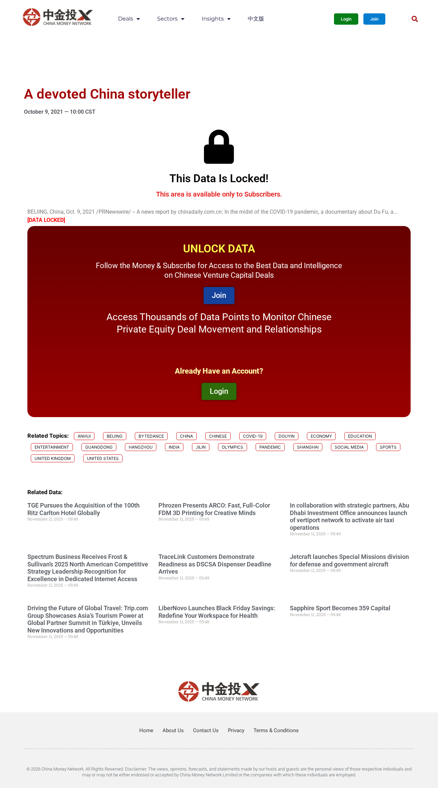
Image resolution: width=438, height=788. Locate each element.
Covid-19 (252, 436)
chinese (218, 436)
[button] (414, 19)
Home (146, 730)
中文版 (256, 18)
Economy (321, 436)
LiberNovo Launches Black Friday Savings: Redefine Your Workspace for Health (216, 611)
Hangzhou (141, 447)
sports (388, 447)
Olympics (232, 447)
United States (103, 458)
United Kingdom (53, 458)
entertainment (52, 447)
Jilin (201, 447)
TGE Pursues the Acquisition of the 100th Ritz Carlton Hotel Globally (83, 509)
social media (349, 447)
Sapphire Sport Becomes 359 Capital (340, 608)
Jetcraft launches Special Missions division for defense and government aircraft (349, 560)
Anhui (84, 436)
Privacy (236, 730)
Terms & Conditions (276, 730)
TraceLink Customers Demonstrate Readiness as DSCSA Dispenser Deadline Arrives (214, 564)
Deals (125, 18)
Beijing (115, 436)
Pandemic (270, 447)
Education (360, 436)
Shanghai (308, 447)
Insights (213, 18)
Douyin (287, 436)
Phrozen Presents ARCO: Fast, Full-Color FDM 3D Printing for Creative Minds (214, 509)
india (174, 447)
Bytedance (151, 436)
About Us (173, 730)
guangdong (99, 447)
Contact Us (206, 730)
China (186, 436)
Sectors (167, 18)
